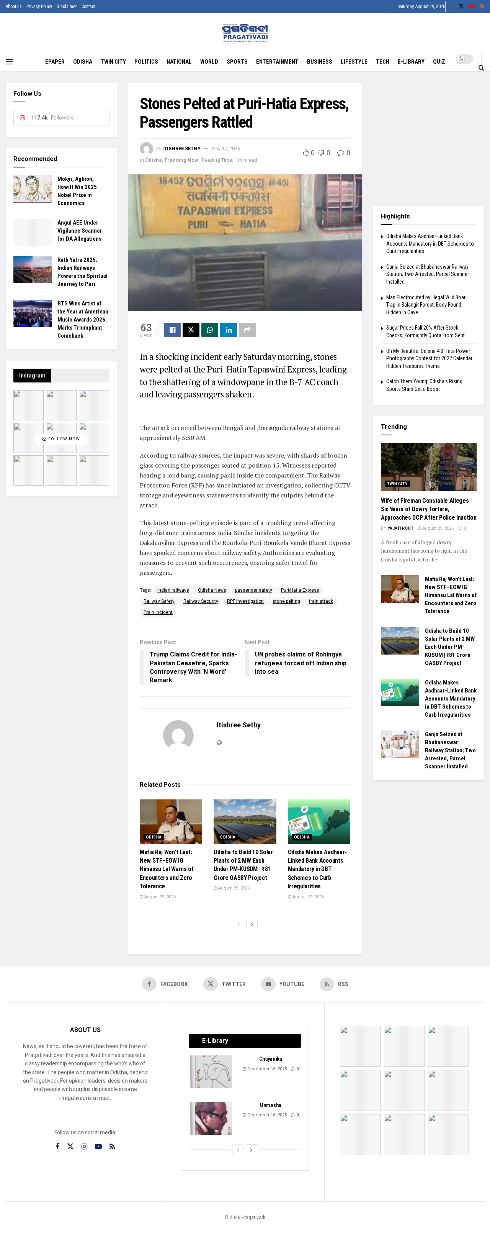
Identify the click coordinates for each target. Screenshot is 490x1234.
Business (319, 61)
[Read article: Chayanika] (212, 1071)
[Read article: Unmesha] (212, 1118)
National (179, 61)
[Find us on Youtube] (472, 6)
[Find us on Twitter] (461, 6)
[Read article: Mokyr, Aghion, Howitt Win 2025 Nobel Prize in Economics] (32, 189)
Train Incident (158, 612)
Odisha (82, 61)
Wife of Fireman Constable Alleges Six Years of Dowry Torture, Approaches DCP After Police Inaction (428, 509)
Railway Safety (159, 601)
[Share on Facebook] (172, 330)
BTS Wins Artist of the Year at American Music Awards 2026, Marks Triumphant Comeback (82, 319)
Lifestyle (354, 61)
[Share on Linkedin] (228, 330)
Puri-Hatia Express (300, 590)
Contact (88, 6)
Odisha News (212, 590)
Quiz (439, 61)
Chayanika (270, 1059)
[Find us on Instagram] (84, 1146)
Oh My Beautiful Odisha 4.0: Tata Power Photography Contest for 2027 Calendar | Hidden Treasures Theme (430, 358)
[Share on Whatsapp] (209, 330)
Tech (382, 61)
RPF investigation (245, 601)
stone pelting (286, 601)
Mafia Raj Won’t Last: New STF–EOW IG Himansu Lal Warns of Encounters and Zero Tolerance (167, 869)
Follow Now (63, 438)
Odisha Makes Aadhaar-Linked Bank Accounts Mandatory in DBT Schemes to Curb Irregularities (317, 869)
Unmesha (270, 1105)
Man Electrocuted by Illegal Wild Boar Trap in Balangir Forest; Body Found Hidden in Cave (426, 304)
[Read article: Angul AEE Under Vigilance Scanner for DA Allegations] (32, 232)
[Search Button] (481, 67)
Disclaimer (67, 6)
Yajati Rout (400, 528)
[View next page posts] (252, 924)
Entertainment (277, 61)
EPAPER (55, 61)
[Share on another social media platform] (247, 330)
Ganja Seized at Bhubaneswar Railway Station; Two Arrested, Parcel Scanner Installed (427, 274)
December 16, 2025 (266, 1069)
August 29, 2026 (159, 896)
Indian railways (173, 590)
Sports (237, 61)
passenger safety (253, 590)
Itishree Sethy (181, 148)
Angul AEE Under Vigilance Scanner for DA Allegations (79, 230)
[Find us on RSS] (482, 6)
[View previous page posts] (238, 924)
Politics (146, 61)
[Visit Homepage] (245, 33)
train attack (321, 601)
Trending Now (181, 160)
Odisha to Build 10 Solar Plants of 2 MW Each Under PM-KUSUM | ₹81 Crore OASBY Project (450, 646)
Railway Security (200, 601)
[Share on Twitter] (191, 330)
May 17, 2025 (225, 148)
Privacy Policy (39, 6)
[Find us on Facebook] (451, 6)
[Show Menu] (9, 61)
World (209, 61)
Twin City (113, 61)
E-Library (411, 61)
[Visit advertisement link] (428, 138)
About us (14, 6)
